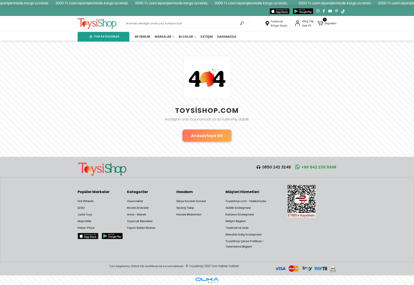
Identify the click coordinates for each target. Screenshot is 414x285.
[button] (326, 23)
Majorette (84, 221)
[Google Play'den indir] (303, 11)
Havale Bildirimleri (188, 214)
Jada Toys (85, 214)
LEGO (81, 208)
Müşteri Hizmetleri (242, 191)
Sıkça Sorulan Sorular (191, 201)
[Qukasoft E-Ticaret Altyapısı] (207, 280)
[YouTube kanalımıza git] (330, 11)
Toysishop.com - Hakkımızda (246, 201)
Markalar (163, 36)
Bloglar (186, 36)
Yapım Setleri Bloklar (141, 228)
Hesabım (184, 191)
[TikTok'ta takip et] (343, 11)
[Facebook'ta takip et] (324, 11)
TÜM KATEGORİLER (106, 36)
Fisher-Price (86, 228)
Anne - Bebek (136, 214)
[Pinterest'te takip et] (336, 11)
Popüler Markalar (94, 191)
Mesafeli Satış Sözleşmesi (244, 234)
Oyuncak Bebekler (140, 221)
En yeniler (142, 36)
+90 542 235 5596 (318, 167)
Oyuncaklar (135, 201)
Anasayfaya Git (207, 135)
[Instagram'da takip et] (318, 11)
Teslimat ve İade (237, 228)
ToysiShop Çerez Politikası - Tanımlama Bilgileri (245, 244)
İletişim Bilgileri (236, 221)
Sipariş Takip (185, 208)
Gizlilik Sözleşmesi (238, 208)
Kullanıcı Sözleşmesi (240, 214)
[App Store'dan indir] (280, 11)
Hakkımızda (226, 36)
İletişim (207, 36)
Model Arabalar (138, 208)
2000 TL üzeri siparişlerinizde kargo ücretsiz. (92, 3)
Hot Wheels (86, 201)
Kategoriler (137, 191)
